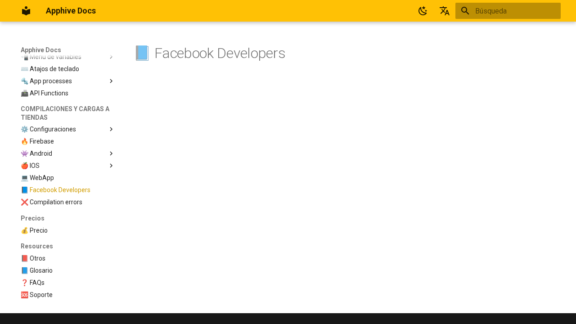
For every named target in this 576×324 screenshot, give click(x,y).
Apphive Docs (41, 50)
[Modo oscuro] (423, 11)
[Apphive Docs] (26, 11)
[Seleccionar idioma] (445, 11)
